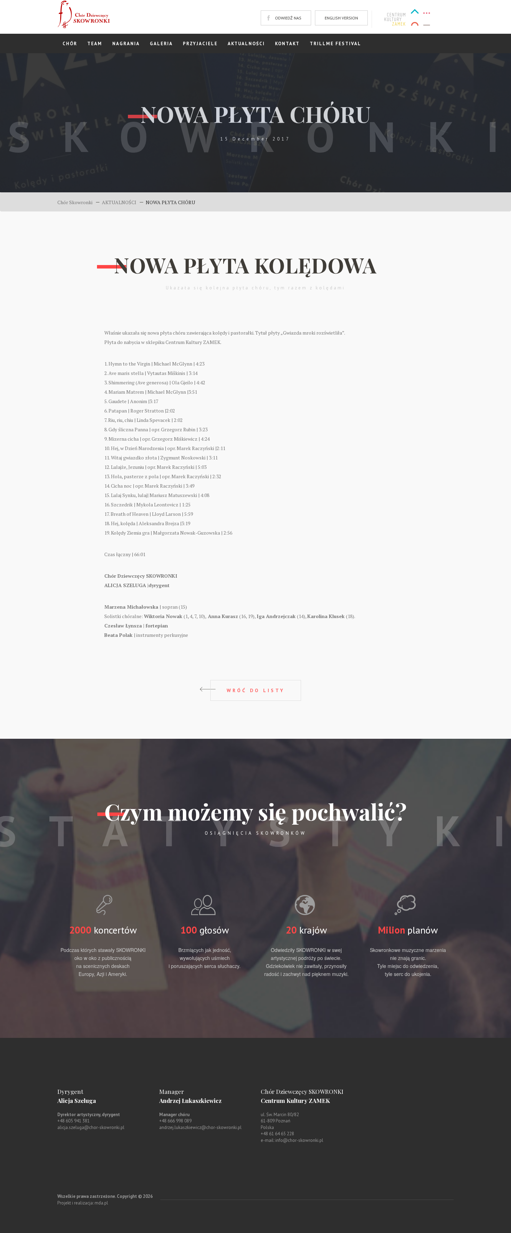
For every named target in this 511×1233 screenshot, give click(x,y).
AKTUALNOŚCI (246, 44)
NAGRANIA (126, 44)
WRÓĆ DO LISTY (256, 690)
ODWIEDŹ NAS (288, 18)
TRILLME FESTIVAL (335, 44)
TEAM (94, 44)
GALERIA (161, 44)
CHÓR (70, 44)
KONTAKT (287, 44)
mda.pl (101, 1203)
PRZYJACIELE (200, 44)
